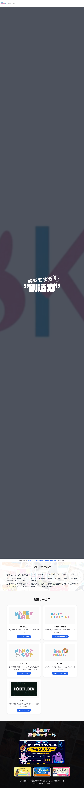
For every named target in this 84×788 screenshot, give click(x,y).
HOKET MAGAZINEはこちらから (60, 636)
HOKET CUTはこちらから (24, 673)
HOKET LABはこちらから (24, 636)
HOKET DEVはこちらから (24, 710)
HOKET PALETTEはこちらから (60, 673)
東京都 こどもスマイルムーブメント (35, 560)
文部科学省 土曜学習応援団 (50, 560)
